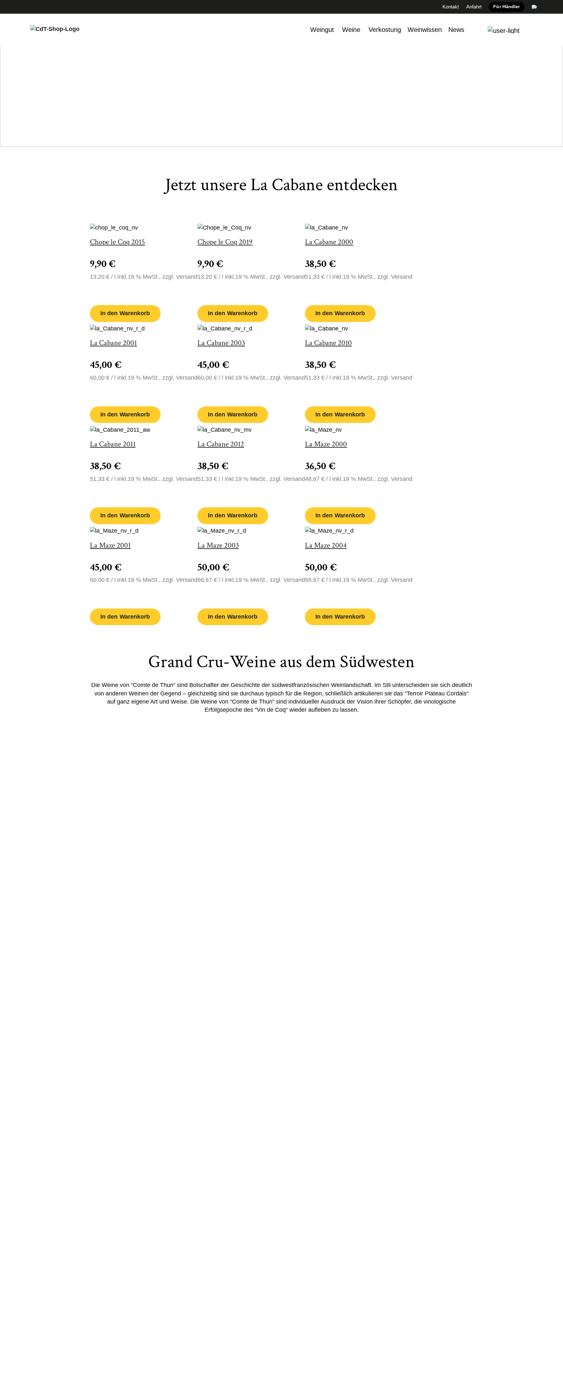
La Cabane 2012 (220, 444)
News (456, 29)
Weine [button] (351, 29)
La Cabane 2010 (328, 343)
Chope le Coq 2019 (225, 242)
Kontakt (450, 6)
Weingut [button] (322, 29)
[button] (504, 30)
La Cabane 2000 (329, 242)
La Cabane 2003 (221, 343)
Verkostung (384, 29)
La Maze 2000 (326, 444)
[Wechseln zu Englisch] (535, 7)
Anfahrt (474, 6)
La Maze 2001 (110, 545)
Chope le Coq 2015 (117, 242)
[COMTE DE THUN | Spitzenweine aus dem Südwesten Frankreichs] (54, 30)
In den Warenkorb (125, 313)
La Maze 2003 (218, 545)
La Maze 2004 (326, 545)
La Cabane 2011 (113, 444)
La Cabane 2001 (113, 343)
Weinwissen (425, 29)
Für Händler (506, 6)
